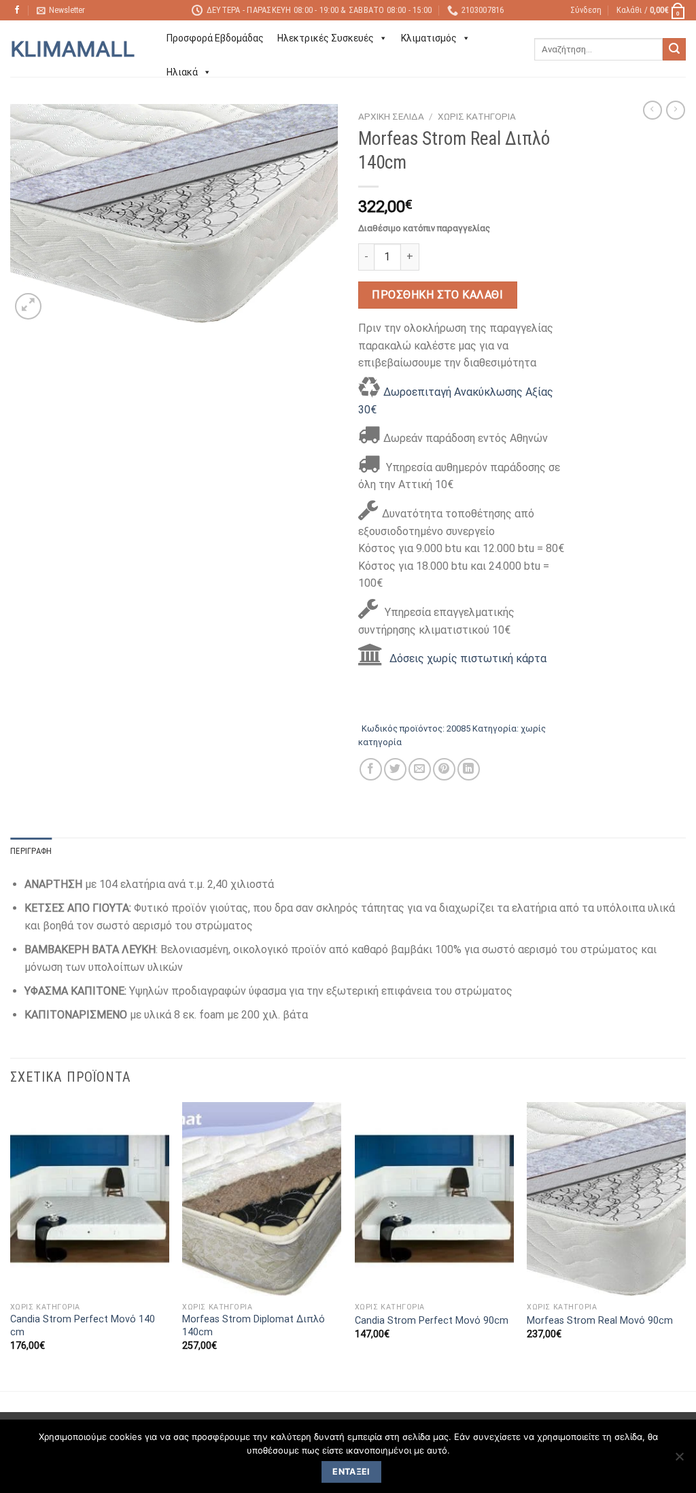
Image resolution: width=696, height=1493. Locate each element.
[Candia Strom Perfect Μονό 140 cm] (89, 1198)
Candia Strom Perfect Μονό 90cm (431, 1320)
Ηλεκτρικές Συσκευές (325, 38)
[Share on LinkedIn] (468, 769)
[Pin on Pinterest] (444, 769)
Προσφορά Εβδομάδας (215, 38)
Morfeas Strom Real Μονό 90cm (600, 1320)
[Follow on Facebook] (17, 10)
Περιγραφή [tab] (31, 851)
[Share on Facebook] (371, 769)
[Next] (685, 1245)
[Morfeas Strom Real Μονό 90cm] (606, 1198)
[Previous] (11, 1245)
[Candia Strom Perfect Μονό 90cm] (434, 1198)
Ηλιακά (182, 72)
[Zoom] (28, 306)
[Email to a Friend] (419, 769)
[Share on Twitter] (395, 769)
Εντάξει (351, 1471)
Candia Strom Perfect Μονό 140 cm (82, 1326)
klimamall (72, 49)
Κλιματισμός (429, 38)
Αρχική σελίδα (391, 116)
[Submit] (674, 49)
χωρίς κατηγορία (477, 116)
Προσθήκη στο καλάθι (437, 294)
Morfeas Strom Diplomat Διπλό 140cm (253, 1326)
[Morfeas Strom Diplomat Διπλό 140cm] (261, 1198)
